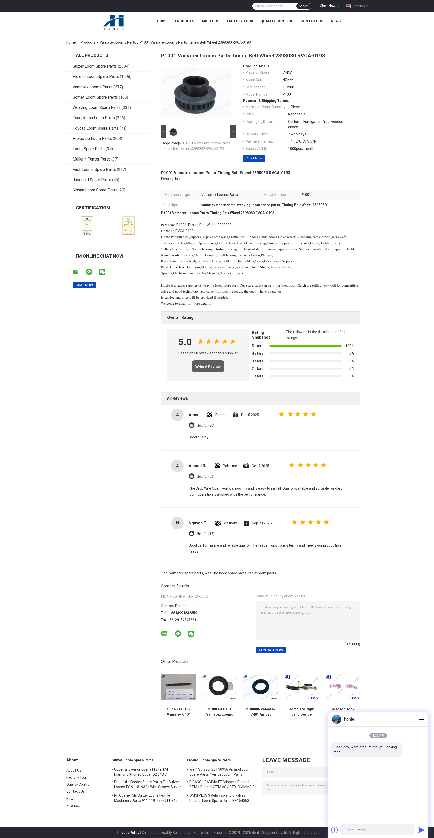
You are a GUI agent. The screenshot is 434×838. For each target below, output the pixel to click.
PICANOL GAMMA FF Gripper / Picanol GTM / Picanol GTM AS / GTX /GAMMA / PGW (221, 785)
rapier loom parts (262, 573)
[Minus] (421, 719)
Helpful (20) (205, 425)
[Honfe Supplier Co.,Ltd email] (79, 272)
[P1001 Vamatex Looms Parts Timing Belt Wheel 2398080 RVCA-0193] (196, 94)
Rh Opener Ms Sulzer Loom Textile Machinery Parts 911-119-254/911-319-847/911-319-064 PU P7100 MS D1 (146, 798)
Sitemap (73, 806)
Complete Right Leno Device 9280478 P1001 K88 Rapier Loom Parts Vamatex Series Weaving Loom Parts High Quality (302, 712)
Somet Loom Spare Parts (95, 97)
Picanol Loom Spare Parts (96, 76)
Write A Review (208, 367)
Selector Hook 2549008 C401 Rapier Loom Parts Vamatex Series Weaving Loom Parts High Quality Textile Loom (343, 712)
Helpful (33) (205, 476)
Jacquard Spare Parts (92, 179)
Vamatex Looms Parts (118, 42)
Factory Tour (240, 21)
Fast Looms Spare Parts (94, 169)
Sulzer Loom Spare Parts (95, 66)
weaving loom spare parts (226, 573)
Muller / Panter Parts (91, 159)
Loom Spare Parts (89, 148)
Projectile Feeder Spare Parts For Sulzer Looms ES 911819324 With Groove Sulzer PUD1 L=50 (147, 785)
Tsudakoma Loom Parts (94, 117)
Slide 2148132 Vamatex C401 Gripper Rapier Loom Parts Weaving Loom (179, 712)
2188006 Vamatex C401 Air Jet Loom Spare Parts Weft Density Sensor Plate (261, 712)
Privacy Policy (128, 833)
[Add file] (334, 829)
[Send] (421, 829)
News (336, 21)
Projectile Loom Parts (92, 138)
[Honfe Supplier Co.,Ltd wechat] (105, 272)
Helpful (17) (205, 534)
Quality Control (277, 21)
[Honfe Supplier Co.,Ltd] (113, 22)
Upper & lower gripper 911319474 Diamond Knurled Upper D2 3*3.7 (141, 771)
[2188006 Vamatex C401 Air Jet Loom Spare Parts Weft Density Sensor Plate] (260, 687)
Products (184, 21)
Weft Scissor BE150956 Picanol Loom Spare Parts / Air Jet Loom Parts (220, 771)
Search (304, 6)
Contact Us (312, 21)
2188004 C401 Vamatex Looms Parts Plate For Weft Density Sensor (219, 712)
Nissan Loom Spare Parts (95, 190)
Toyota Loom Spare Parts (96, 128)
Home (162, 21)
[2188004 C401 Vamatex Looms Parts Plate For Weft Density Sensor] (219, 687)
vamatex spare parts (186, 573)
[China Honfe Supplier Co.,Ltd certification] (87, 225)
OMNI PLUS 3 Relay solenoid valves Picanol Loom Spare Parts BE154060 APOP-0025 (219, 798)
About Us (210, 21)
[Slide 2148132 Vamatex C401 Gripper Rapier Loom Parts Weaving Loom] (178, 687)
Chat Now (328, 6)
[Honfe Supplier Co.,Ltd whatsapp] (92, 272)
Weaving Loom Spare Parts (97, 107)
